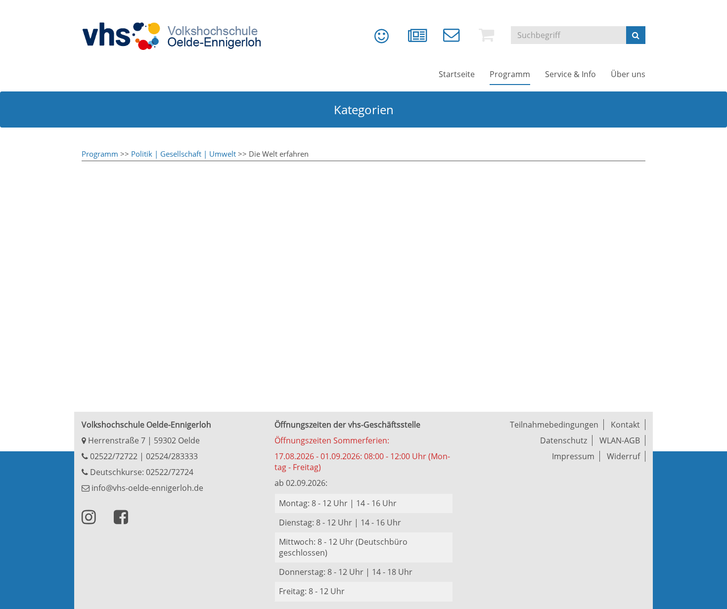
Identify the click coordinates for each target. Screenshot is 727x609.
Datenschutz (563, 440)
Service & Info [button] (570, 74)
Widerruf (623, 456)
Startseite (457, 74)
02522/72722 (112, 456)
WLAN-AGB (619, 440)
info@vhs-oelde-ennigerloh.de (146, 487)
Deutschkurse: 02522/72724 (140, 472)
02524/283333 (172, 456)
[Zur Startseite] (178, 36)
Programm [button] (510, 74)
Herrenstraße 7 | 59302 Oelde (143, 440)
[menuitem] (374, 39)
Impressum (573, 456)
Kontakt (625, 424)
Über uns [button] (628, 74)
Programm (100, 154)
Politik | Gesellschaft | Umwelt (183, 154)
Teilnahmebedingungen (554, 424)
